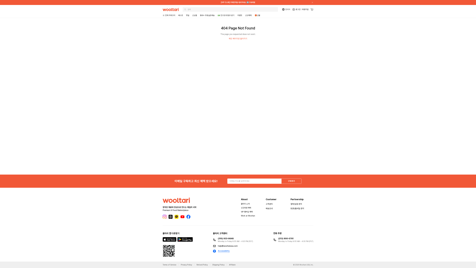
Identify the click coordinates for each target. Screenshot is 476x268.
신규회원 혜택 (246, 208)
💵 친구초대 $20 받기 (226, 15)
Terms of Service (169, 265)
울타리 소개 (245, 204)
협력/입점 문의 (296, 204)
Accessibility (224, 251)
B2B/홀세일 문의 (297, 208)
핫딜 (187, 15)
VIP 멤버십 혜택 (247, 212)
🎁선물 (257, 15)
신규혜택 (248, 15)
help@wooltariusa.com (228, 246)
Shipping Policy (218, 265)
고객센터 (269, 204)
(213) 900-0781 (286, 238)
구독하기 (291, 181)
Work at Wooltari (248, 216)
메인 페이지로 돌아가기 (238, 38)
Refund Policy (202, 265)
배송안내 (269, 208)
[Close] (311, 2)
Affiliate (232, 265)
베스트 (180, 15)
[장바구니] (312, 9)
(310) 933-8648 (226, 238)
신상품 (194, 15)
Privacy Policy (186, 265)
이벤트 (239, 15)
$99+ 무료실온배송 (207, 15)
